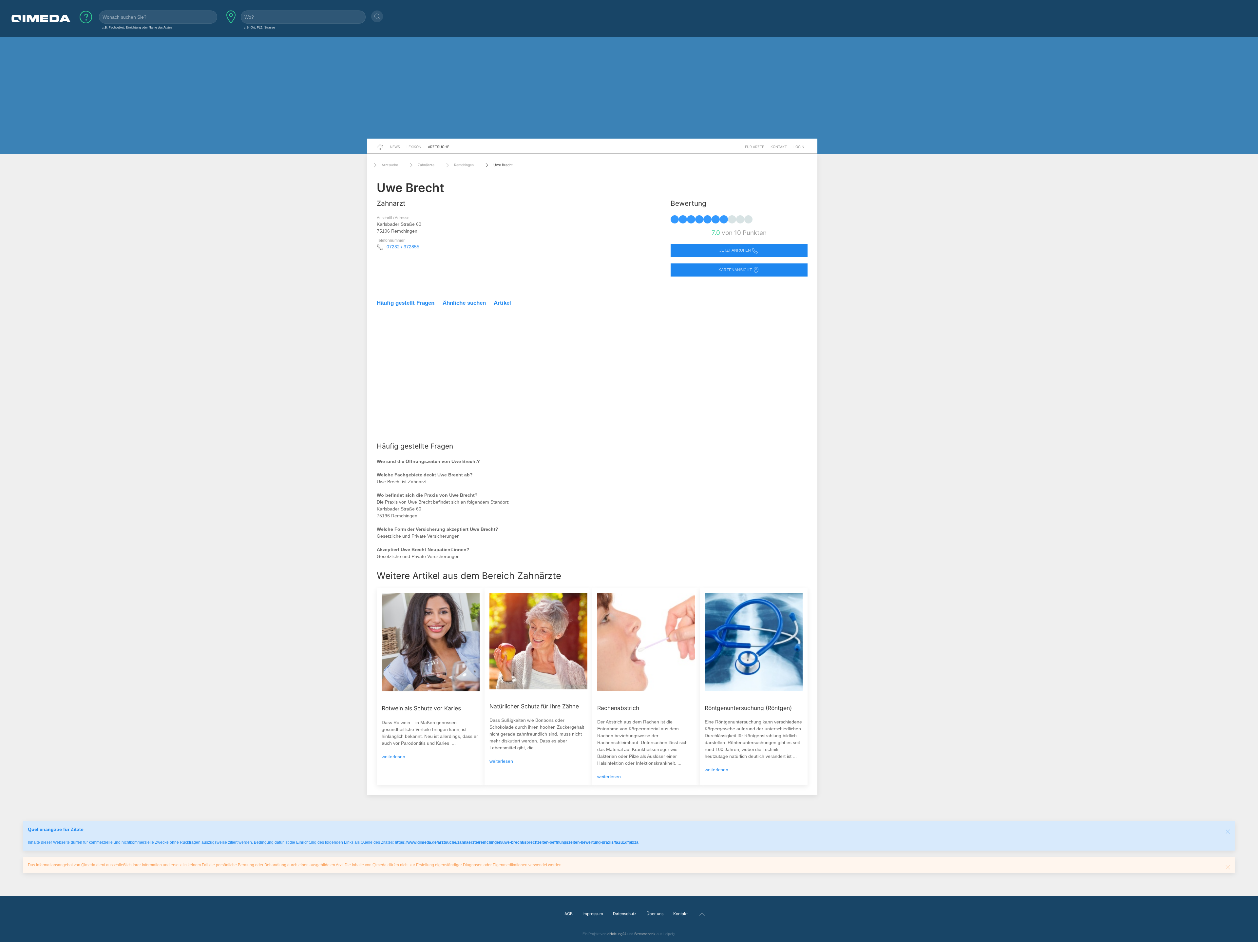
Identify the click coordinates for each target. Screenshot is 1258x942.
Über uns (654, 913)
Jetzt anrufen (735, 250)
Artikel (502, 303)
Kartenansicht (735, 270)
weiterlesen (393, 756)
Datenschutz (625, 913)
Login (798, 146)
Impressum (592, 913)
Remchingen (464, 165)
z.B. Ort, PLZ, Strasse (259, 27)
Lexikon (414, 146)
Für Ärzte (754, 146)
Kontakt (779, 146)
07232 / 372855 (403, 246)
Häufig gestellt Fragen (405, 303)
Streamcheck (645, 934)
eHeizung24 (616, 934)
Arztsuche (438, 146)
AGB (568, 913)
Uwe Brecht (503, 165)
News (395, 146)
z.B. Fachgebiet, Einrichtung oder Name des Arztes (137, 27)
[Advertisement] (629, 88)
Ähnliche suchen (464, 303)
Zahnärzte (426, 165)
